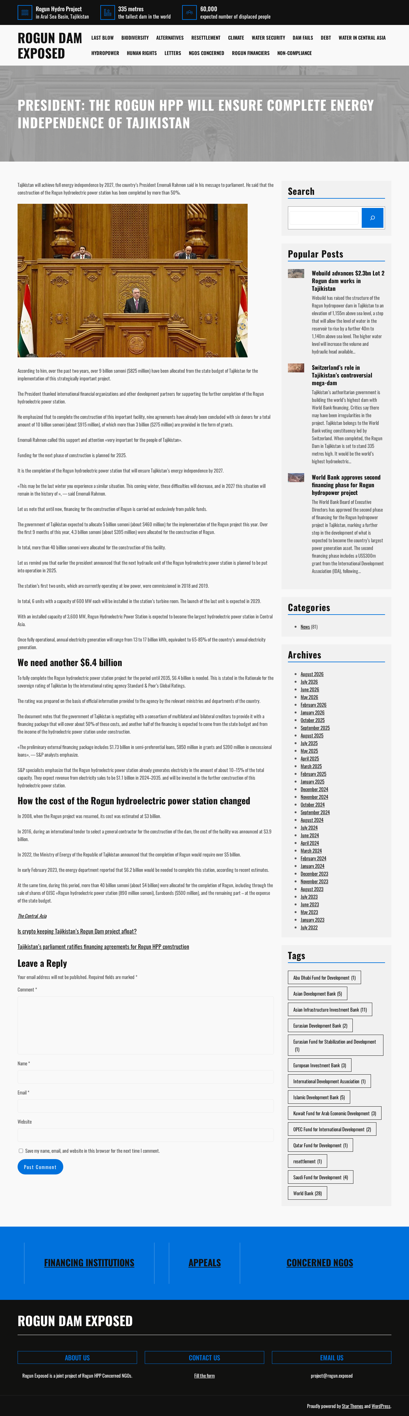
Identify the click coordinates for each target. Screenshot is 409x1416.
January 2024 (312, 865)
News (305, 626)
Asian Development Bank (317, 993)
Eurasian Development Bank (320, 1025)
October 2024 (313, 804)
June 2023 (310, 904)
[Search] (372, 218)
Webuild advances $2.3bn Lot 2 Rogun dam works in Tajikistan (348, 280)
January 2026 (313, 712)
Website (25, 1121)
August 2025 (312, 735)
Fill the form (204, 1375)
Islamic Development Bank (319, 1097)
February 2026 (314, 704)
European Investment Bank (319, 1065)
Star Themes (352, 1405)
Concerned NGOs (320, 1262)
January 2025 (312, 781)
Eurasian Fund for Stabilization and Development (334, 1045)
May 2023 (309, 911)
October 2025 (313, 719)
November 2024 (314, 796)
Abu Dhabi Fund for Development (324, 977)
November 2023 (314, 881)
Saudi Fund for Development (320, 1177)
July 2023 (309, 896)
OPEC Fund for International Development (332, 1129)
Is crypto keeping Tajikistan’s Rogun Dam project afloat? (77, 931)
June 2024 (310, 835)
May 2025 (309, 750)
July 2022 (309, 927)
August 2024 (312, 819)
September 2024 (315, 811)
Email (23, 1092)
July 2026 (309, 681)
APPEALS (205, 1262)
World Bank (307, 1193)
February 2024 (313, 858)
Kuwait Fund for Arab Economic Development (334, 1113)
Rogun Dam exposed (50, 45)
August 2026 (312, 673)
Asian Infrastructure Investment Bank (330, 1009)
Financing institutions (89, 1262)
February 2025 (313, 773)
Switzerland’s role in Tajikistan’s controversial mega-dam (342, 374)
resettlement (307, 1161)
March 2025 (311, 765)
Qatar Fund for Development (320, 1145)
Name (24, 1063)
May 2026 (309, 696)
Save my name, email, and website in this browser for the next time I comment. (92, 1150)
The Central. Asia (32, 915)
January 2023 (312, 919)
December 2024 (314, 788)
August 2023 (312, 888)
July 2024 (309, 827)
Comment (27, 989)
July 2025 (309, 742)
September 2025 (315, 727)
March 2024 (311, 850)
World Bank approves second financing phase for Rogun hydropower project (346, 484)
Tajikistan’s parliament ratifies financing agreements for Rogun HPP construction (103, 946)
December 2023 (314, 873)
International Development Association (329, 1081)
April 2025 (310, 758)
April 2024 (310, 842)
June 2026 (310, 689)
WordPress (381, 1405)
